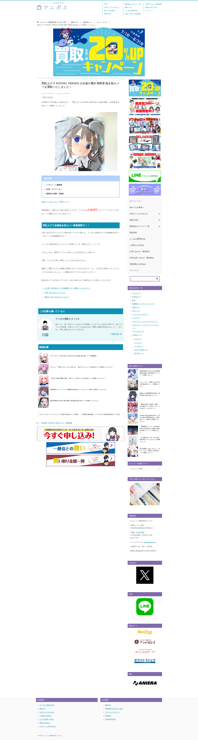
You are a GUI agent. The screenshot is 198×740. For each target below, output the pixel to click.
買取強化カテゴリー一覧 (133, 4)
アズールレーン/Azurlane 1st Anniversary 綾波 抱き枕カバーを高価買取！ (74, 356)
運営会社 (108, 705)
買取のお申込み (44, 723)
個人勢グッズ (139, 353)
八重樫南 (68, 423)
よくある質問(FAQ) (131, 10)
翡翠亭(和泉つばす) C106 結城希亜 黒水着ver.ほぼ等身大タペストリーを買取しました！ (150, 373)
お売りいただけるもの (111, 7)
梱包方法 (42, 709)
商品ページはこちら (50, 202)
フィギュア (136, 318)
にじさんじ (138, 343)
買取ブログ (128, 7)
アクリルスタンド (138, 331)
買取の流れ (107, 14)
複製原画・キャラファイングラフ (143, 304)
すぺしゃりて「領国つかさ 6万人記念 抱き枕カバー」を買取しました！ (150, 384)
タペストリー (136, 293)
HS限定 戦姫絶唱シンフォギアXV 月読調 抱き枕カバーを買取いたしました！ (103, 414)
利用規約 (108, 716)
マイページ (149, 10)
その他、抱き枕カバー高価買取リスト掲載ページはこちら (67, 288)
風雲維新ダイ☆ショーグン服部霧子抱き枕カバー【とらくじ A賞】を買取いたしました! (78, 389)
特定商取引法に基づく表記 (114, 709)
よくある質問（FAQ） (46, 719)
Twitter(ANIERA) (110, 719)
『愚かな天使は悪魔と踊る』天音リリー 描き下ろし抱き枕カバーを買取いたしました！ (78, 378)
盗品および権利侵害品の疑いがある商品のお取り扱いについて (150, 394)
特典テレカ (136, 307)
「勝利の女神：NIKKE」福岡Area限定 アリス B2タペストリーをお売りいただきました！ (150, 406)
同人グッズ (136, 311)
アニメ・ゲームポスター (140, 314)
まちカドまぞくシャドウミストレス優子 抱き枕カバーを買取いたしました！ (60, 414)
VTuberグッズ (137, 335)
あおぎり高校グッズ (141, 350)
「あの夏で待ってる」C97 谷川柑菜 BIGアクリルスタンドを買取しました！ (150, 439)
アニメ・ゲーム (47, 97)
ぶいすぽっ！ (139, 346)
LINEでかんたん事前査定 (153, 4)
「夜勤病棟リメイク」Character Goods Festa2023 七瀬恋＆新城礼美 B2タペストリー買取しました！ (150, 429)
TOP (105, 4)
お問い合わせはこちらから (55, 293)
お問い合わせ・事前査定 (133, 14)
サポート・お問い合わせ (47, 726)
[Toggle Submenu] (159, 214)
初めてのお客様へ (110, 10)
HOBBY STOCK (47, 423)
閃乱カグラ (59, 423)
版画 (133, 300)
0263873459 (140, 532)
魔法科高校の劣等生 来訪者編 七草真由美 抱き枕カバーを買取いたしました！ (75, 400)
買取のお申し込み (151, 7)
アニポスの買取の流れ (46, 705)
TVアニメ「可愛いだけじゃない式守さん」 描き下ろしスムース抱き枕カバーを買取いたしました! (81, 367)
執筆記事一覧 (116, 334)
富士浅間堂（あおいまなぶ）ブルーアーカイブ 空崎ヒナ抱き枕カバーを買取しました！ (150, 450)
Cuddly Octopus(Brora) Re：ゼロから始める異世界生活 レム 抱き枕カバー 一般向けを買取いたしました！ (150, 418)
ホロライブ (138, 339)
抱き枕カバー (136, 297)
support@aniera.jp (149, 542)
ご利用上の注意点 (45, 716)
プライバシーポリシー (112, 712)
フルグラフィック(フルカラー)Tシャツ (145, 321)
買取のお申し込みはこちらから (56, 297)
